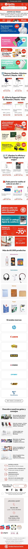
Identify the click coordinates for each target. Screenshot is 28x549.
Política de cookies (8, 538)
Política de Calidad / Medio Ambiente (14, 541)
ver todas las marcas (14, 400)
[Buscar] (24, 8)
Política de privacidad (19, 538)
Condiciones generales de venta (14, 539)
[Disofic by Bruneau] (14, 20)
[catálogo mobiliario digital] (14, 220)
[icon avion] (25, 486)
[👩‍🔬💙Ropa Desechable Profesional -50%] (14, 28)
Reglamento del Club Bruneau (13, 543)
